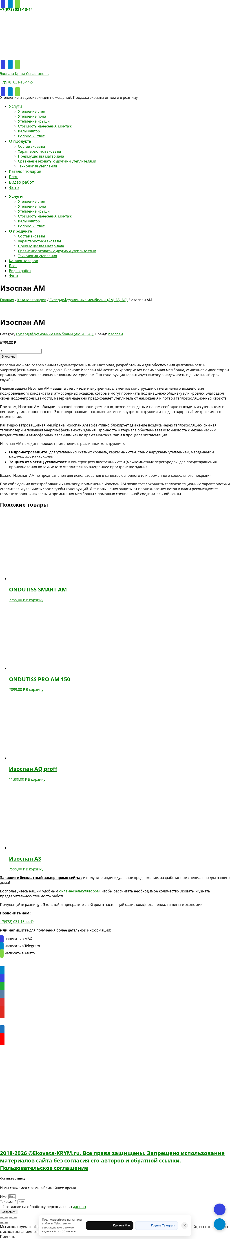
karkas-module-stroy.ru (20, 1058)
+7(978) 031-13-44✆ (16, 82)
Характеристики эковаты (39, 151)
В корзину (8, 356)
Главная (7, 299)
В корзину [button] (34, 600)
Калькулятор (29, 131)
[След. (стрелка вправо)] (6, 1223)
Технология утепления (37, 166)
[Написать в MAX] (220, 1209)
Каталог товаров (25, 171)
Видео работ (21, 182)
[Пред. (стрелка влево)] (2, 1223)
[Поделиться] (11, 1218)
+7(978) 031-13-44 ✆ (16, 921)
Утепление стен (31, 111)
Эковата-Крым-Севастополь (24, 73)
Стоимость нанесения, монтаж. (45, 126)
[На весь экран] (6, 1218)
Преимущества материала (41, 156)
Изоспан (115, 334)
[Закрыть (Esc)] (15, 1218)
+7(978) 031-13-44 (16, 9)
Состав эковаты (31, 146)
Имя (4, 1196)
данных (79, 1206)
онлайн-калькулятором (79, 891)
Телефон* (9, 1201)
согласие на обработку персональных (45, 1206)
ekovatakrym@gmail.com (33, 1112)
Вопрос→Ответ (31, 136)
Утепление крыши (34, 121)
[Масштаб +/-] (2, 1218)
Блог (13, 176)
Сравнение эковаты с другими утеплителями (57, 161)
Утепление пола (32, 116)
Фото (14, 187)
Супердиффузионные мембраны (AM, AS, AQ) (88, 299)
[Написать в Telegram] (220, 1224)
